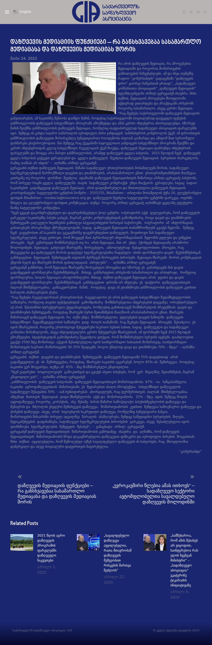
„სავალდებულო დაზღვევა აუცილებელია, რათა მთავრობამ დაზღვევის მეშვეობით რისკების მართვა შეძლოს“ (117, 552)
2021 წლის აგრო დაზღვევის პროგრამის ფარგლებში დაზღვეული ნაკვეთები (51, 547)
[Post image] (21, 542)
